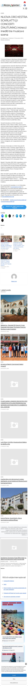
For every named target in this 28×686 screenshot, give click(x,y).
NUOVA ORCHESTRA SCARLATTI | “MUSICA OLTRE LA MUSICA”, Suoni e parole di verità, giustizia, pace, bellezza (18, 245)
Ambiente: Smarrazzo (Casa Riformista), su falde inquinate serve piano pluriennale (13, 558)
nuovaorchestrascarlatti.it (7, 201)
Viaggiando (10, 604)
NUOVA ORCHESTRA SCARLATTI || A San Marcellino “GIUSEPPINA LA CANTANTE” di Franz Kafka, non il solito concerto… (6, 245)
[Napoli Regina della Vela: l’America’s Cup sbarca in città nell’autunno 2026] (12, 659)
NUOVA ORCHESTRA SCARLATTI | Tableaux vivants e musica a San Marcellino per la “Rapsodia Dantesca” (6, 262)
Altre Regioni (5, 602)
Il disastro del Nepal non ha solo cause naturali (15, 593)
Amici (5, 584)
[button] (26, 664)
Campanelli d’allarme (9, 581)
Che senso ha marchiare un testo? (12, 596)
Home (2, 323)
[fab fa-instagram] (26, 8)
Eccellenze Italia (12, 602)
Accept (14, 675)
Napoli (14, 654)
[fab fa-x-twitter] (24, 8)
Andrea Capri (4, 561)
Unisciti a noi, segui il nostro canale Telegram (14, 207)
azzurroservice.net (15, 186)
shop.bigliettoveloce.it (7, 196)
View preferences (14, 682)
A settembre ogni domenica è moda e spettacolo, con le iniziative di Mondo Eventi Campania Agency (14, 481)
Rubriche (4, 604)
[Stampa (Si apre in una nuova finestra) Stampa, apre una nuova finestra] (13, 216)
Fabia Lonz (5, 38)
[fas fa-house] (25, 2)
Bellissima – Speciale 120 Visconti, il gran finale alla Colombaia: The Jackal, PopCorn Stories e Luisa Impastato (13, 327)
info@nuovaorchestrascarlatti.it (17, 200)
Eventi (4, 654)
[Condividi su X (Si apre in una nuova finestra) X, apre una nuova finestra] (10, 216)
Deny (14, 679)
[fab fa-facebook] (25, 5)
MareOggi (19, 602)
